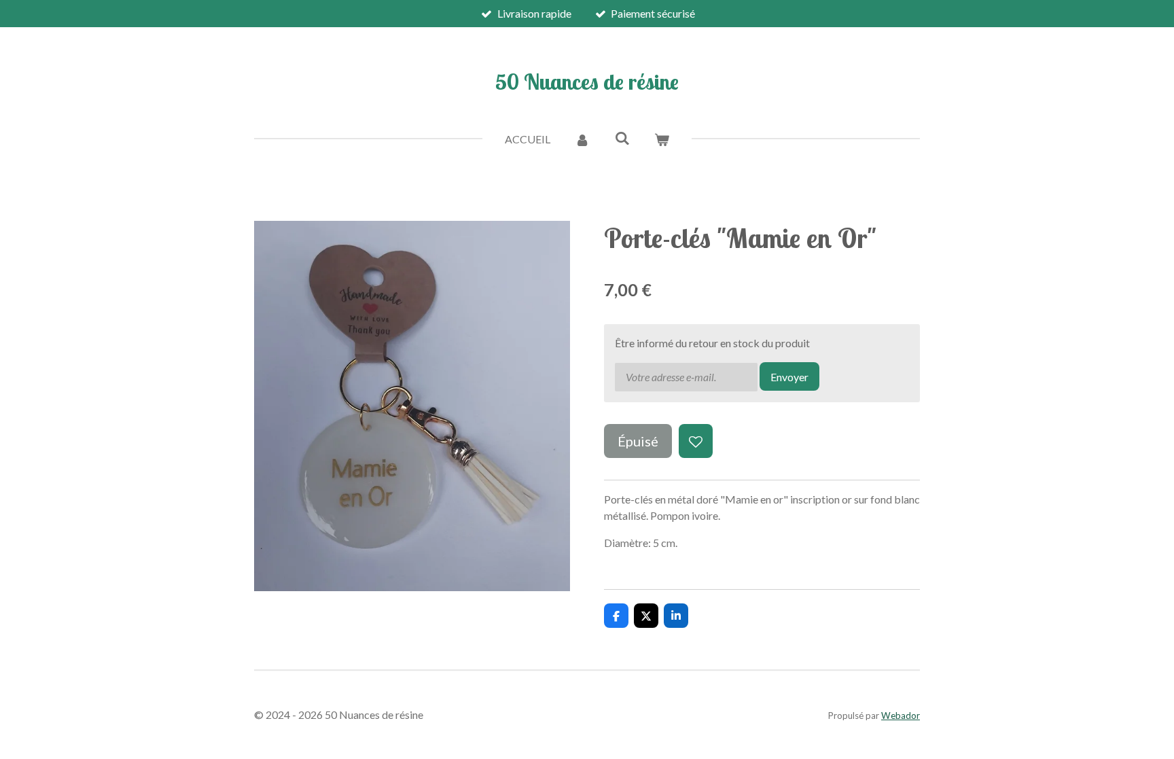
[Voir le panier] (661, 139)
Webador (900, 715)
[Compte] (582, 139)
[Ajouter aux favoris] (696, 441)
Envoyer (789, 376)
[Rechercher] (621, 137)
